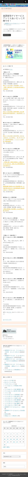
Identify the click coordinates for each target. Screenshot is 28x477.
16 (4, 439)
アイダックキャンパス (10, 384)
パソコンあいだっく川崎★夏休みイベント (14, 369)
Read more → (7, 35)
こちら (10, 69)
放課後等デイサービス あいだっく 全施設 (15, 407)
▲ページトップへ (7, 319)
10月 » (8, 447)
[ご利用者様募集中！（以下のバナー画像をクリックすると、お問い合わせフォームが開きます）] (14, 54)
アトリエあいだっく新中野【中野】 (13, 391)
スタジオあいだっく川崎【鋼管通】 (13, 399)
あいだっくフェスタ (9, 382)
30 (4, 444)
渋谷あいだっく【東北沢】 (11, 415)
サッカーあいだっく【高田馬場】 (12, 394)
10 (7, 436)
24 (7, 441)
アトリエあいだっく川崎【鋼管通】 (13, 389)
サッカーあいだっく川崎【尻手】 (12, 396)
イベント (7, 392)
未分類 (6, 414)
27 (17, 441)
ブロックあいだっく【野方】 (11, 405)
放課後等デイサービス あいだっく (12, 23)
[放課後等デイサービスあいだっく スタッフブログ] (14, 5)
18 (10, 439)
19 (14, 439)
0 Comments (8, 24)
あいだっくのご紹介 (9, 380)
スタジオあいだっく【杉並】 (11, 398)
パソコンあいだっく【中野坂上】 (12, 401)
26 (14, 441)
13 (17, 436)
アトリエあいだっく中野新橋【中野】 (13, 385)
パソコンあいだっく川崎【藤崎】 (12, 403)
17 (7, 439)
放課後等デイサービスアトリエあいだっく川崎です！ (14, 18)
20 (17, 439)
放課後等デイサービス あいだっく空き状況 (15, 410)
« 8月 (4, 447)
